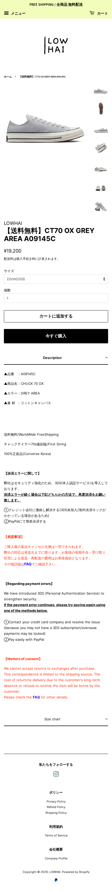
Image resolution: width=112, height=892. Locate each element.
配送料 (8, 259)
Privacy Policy (56, 801)
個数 (7, 290)
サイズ (9, 271)
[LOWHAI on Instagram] (56, 775)
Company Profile (56, 858)
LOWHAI (54, 872)
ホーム (8, 77)
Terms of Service (56, 835)
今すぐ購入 (56, 336)
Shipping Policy (56, 813)
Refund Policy (56, 807)
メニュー (18, 13)
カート (102, 13)
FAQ (28, 564)
